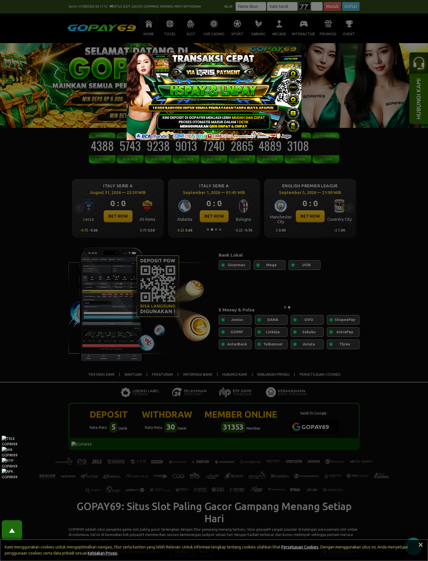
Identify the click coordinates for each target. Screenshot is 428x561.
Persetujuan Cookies (300, 547)
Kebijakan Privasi (102, 553)
